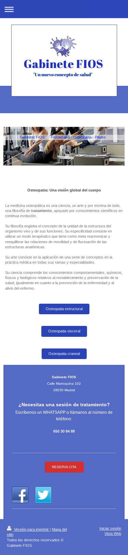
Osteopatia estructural (64, 309)
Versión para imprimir (31, 529)
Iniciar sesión (110, 528)
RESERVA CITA (64, 467)
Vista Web (112, 533)
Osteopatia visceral (64, 331)
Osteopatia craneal (64, 354)
